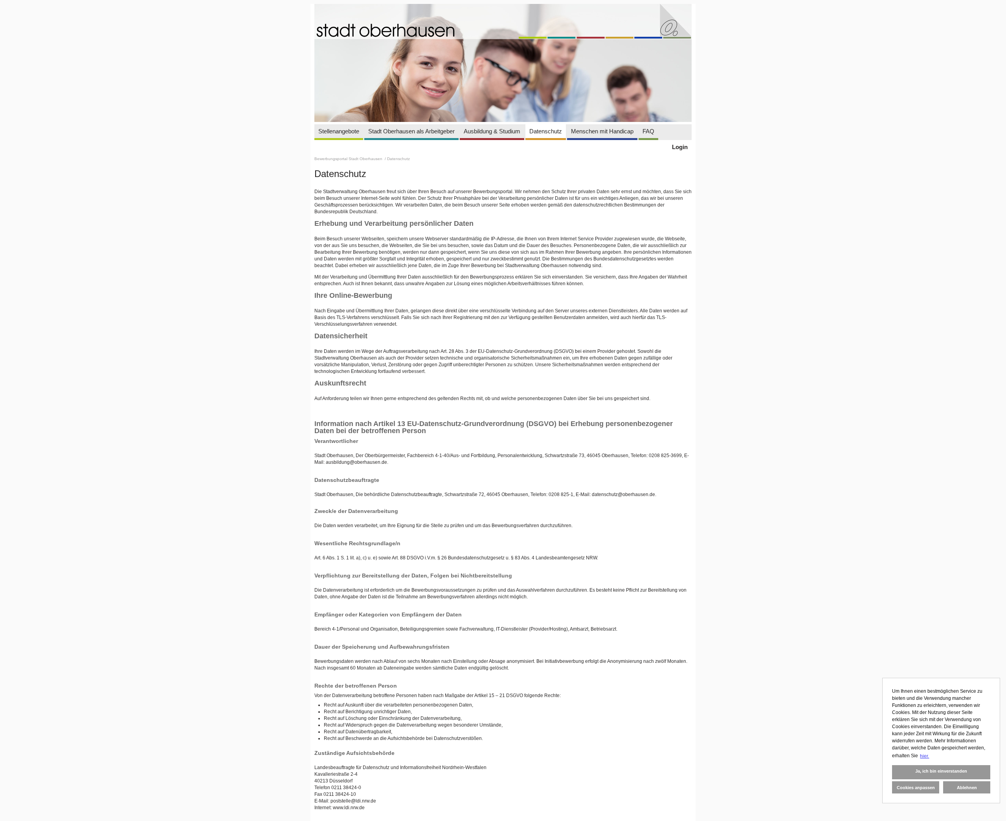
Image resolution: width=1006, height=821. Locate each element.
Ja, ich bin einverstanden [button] (941, 771)
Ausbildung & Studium (492, 131)
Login (680, 147)
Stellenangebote (338, 131)
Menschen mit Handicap (602, 131)
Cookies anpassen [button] (916, 787)
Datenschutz (545, 131)
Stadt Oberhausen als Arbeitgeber (411, 131)
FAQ (648, 131)
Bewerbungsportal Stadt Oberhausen (349, 159)
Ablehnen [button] (967, 787)
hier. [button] (924, 756)
